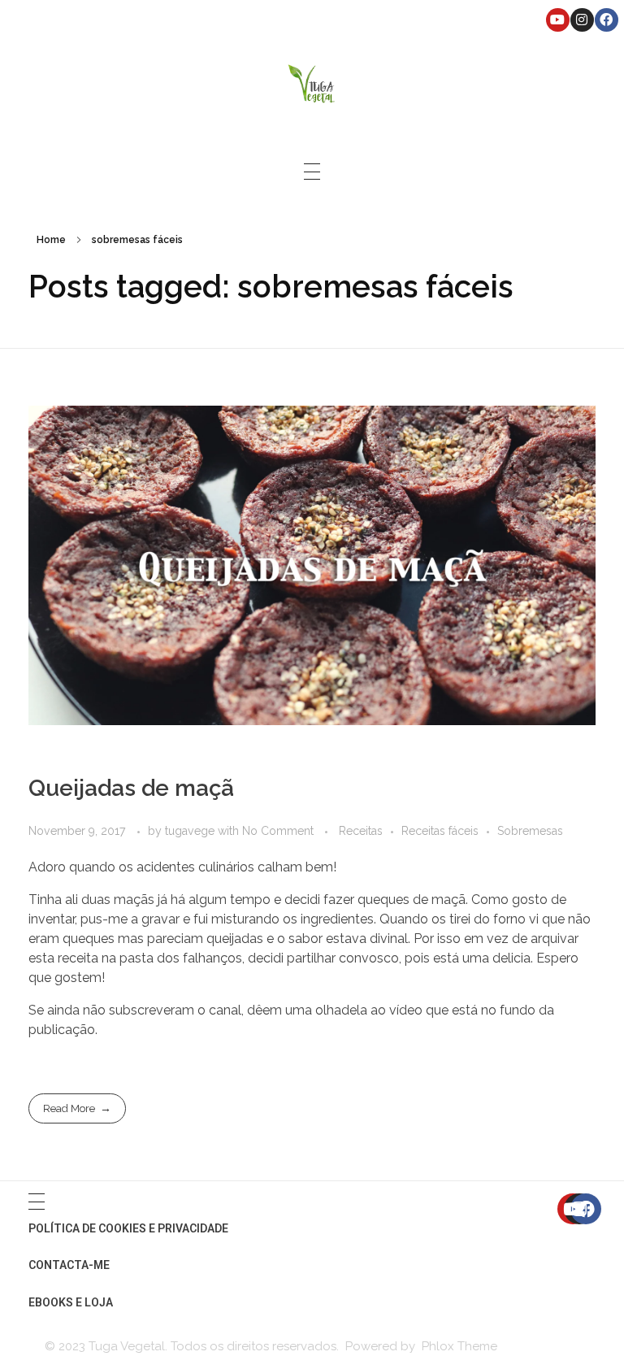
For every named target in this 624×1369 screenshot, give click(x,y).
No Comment (278, 830)
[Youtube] (558, 20)
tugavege (191, 830)
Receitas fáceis (440, 830)
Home (51, 240)
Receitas (361, 830)
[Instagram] (582, 20)
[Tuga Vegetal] (312, 82)
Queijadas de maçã (131, 788)
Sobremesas (530, 830)
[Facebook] (606, 20)
